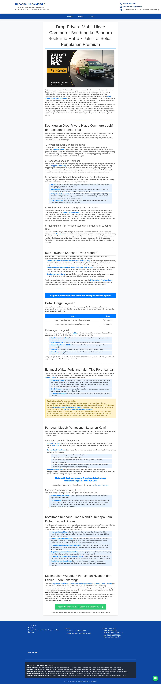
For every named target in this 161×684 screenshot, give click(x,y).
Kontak (91, 16)
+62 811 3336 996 (129, 4)
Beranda (70, 16)
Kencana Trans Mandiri (30, 4)
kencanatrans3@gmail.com (132, 7)
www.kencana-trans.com (100, 485)
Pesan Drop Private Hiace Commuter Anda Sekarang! (80, 607)
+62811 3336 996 (80, 631)
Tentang (81, 16)
